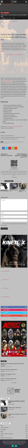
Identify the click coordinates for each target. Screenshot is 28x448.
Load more (14, 382)
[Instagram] (14, 177)
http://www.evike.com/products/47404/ (14, 126)
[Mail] (16, 177)
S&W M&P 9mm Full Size (6, 81)
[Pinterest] (9, 148)
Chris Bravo (4, 18)
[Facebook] (3, 148)
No (16, 446)
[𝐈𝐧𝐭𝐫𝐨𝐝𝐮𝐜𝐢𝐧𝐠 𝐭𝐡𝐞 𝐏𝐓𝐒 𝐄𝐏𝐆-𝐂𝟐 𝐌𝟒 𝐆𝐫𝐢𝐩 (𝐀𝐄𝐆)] (5, 186)
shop (22, 141)
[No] (26, 443)
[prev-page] (13, 194)
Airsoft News (6, 12)
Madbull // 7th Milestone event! (8, 374)
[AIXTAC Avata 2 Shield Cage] (14, 186)
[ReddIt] (16, 148)
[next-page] (14, 194)
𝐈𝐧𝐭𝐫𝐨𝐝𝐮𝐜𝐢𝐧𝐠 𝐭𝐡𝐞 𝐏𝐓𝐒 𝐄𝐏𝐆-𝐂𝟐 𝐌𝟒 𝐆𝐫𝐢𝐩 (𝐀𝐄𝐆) (5, 190)
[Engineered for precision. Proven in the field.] (23, 186)
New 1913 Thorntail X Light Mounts (9, 369)
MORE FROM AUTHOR (18, 181)
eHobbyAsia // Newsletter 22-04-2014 (6, 154)
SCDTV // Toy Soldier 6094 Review (8, 378)
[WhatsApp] (12, 148)
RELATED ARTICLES (9, 181)
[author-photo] (14, 163)
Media (2, 431)
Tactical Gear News (4, 427)
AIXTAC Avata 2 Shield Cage (13, 190)
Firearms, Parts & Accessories (7, 433)
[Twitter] (6, 148)
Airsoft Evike (6, 141)
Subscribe (24, 315)
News (2, 12)
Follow (24, 309)
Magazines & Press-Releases (6, 437)
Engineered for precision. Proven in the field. (22, 190)
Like (25, 306)
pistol (19, 141)
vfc (7, 143)
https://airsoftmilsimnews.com (14, 169)
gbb (10, 141)
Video (2, 435)
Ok (12, 446)
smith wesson (3, 143)
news (16, 141)
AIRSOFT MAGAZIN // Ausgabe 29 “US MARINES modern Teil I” (21, 155)
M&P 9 (13, 141)
